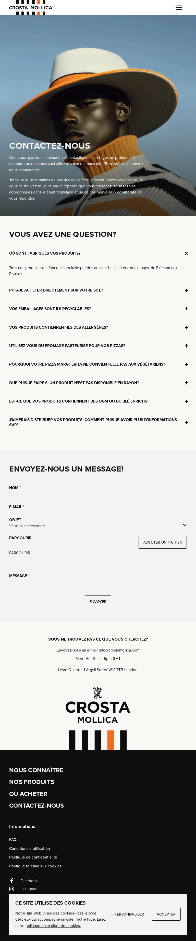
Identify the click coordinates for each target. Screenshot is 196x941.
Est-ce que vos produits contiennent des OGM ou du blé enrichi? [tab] (78, 399)
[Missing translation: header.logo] (30, 7)
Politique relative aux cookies (35, 866)
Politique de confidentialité (33, 857)
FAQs (13, 839)
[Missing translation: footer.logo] (98, 718)
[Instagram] (98, 889)
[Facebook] (98, 881)
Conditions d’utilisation (29, 848)
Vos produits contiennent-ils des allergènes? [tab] (58, 325)
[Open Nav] (179, 8)
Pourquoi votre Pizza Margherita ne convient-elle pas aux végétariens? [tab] (87, 362)
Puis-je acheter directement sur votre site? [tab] (56, 288)
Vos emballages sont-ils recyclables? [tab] (50, 307)
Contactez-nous (36, 805)
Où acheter (28, 793)
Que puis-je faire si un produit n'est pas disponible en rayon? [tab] (74, 380)
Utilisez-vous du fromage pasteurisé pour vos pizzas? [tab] (67, 344)
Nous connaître (36, 770)
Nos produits (31, 781)
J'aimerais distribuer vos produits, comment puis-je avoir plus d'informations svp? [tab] (93, 420)
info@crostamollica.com (119, 650)
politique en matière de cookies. (53, 926)
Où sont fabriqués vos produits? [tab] (44, 251)
